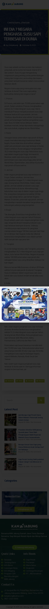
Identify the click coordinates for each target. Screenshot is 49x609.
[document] (24, 304)
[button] (45, 290)
